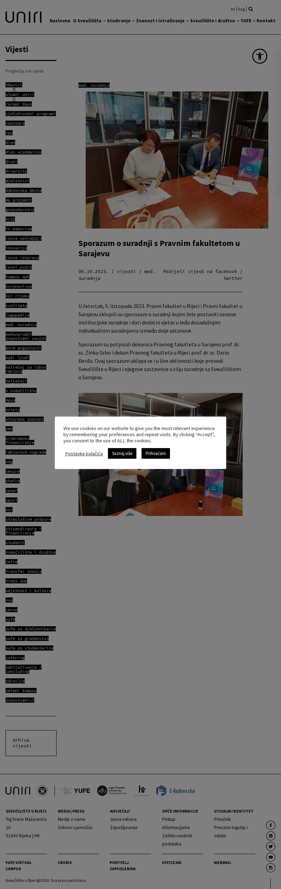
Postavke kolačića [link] (84, 453)
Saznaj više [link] (122, 453)
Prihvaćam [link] (156, 453)
